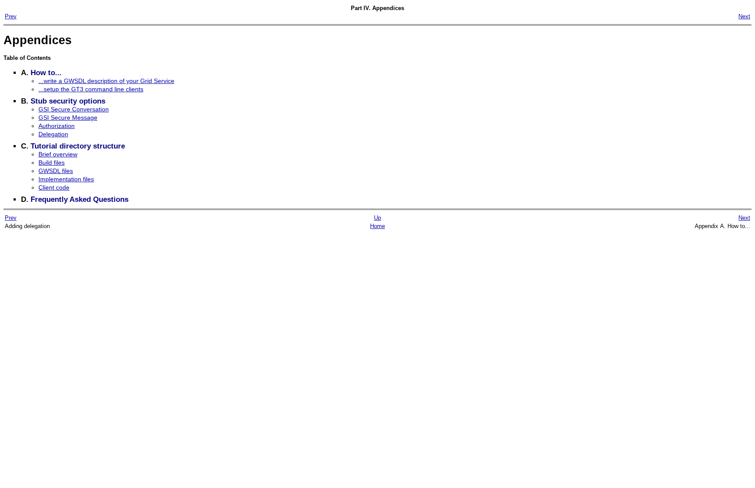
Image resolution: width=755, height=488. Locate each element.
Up (377, 218)
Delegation (53, 134)
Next (744, 16)
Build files (51, 162)
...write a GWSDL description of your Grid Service (106, 80)
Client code (53, 187)
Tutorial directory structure (78, 146)
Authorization (56, 125)
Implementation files (66, 179)
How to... (46, 73)
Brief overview (57, 154)
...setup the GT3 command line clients (90, 89)
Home (377, 226)
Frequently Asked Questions (79, 199)
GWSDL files (55, 170)
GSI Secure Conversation (73, 109)
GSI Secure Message (67, 117)
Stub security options (68, 101)
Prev (11, 16)
